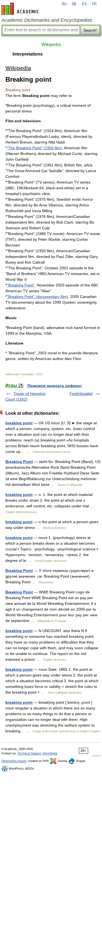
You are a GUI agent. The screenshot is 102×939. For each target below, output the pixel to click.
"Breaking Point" (21, 285)
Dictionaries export (13, 761)
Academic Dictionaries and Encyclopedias (46, 20)
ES (84, 4)
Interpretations (28, 54)
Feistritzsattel (81, 393)
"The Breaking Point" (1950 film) (34, 148)
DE (74, 4)
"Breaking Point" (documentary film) (37, 296)
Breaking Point (19, 461)
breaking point (19, 423)
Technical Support (29, 753)
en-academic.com (21, 9)
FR (94, 4)
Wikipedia (51, 44)
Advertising (49, 753)
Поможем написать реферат (54, 385)
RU (64, 4)
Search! (90, 30)
